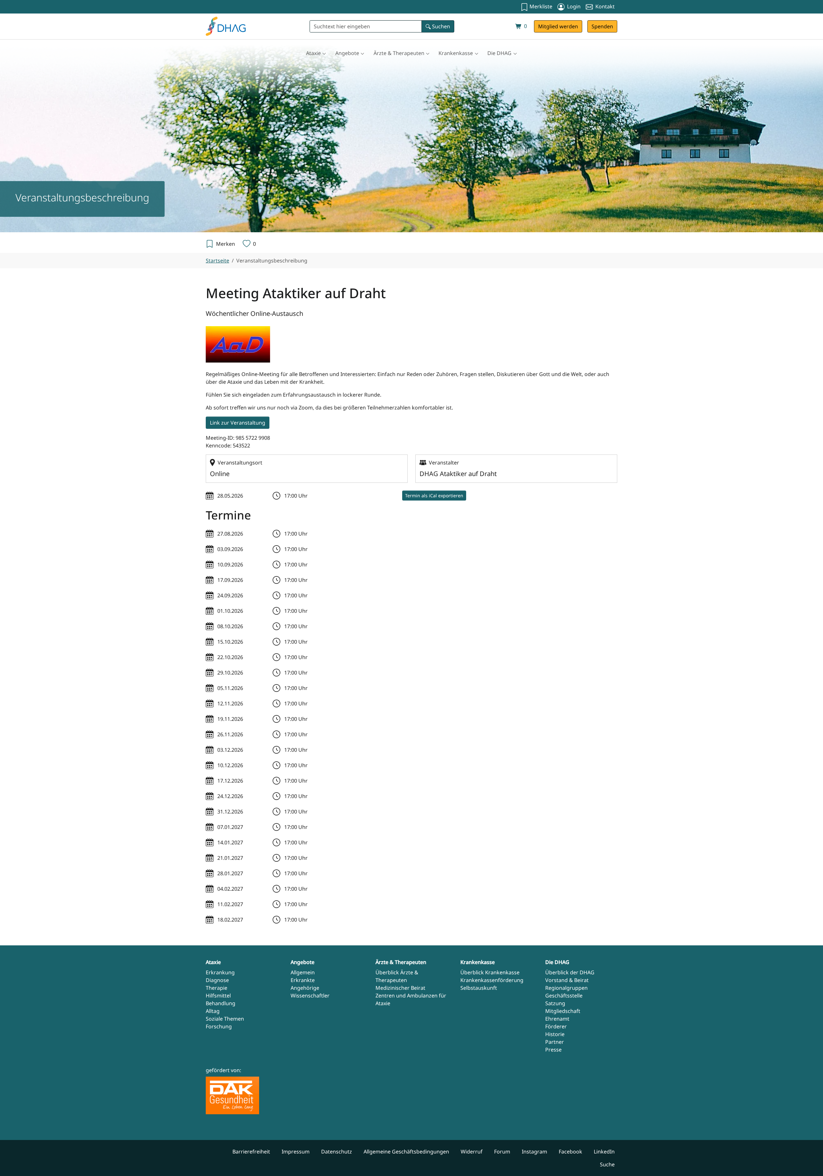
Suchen (440, 26)
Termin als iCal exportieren (434, 495)
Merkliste (540, 6)
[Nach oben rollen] (809, 1162)
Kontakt (604, 6)
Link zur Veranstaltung (237, 422)
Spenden (602, 26)
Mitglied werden (558, 26)
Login (573, 6)
